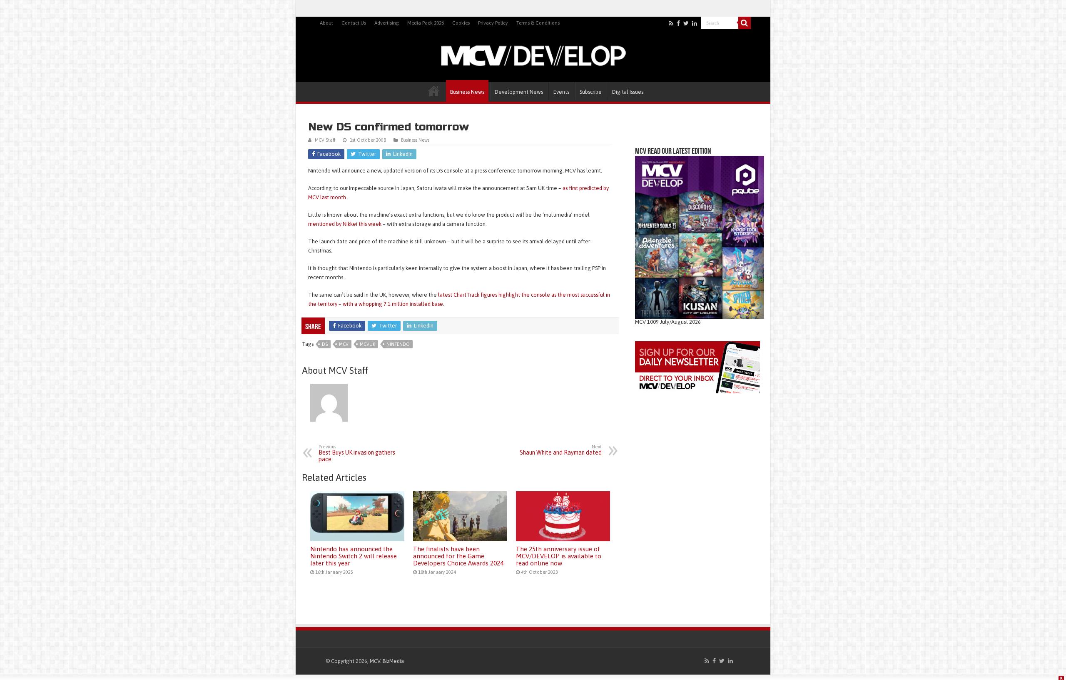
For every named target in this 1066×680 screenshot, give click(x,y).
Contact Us (353, 23)
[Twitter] (686, 23)
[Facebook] (678, 23)
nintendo (398, 344)
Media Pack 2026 (425, 23)
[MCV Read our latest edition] (699, 237)
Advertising (386, 23)
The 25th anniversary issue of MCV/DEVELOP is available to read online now (558, 556)
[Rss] (671, 23)
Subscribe (591, 92)
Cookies (461, 23)
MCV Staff (325, 140)
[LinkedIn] (694, 23)
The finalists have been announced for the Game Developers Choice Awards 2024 (458, 556)
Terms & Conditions (538, 23)
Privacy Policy (493, 23)
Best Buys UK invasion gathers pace (357, 453)
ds (325, 344)
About (326, 23)
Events (561, 92)
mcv (344, 344)
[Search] (744, 23)
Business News (467, 92)
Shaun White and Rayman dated (561, 450)
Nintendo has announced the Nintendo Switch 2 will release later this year (353, 556)
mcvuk (367, 344)
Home (434, 91)
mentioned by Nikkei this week (345, 224)
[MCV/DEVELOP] (533, 54)
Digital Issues (627, 92)
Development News (519, 92)
